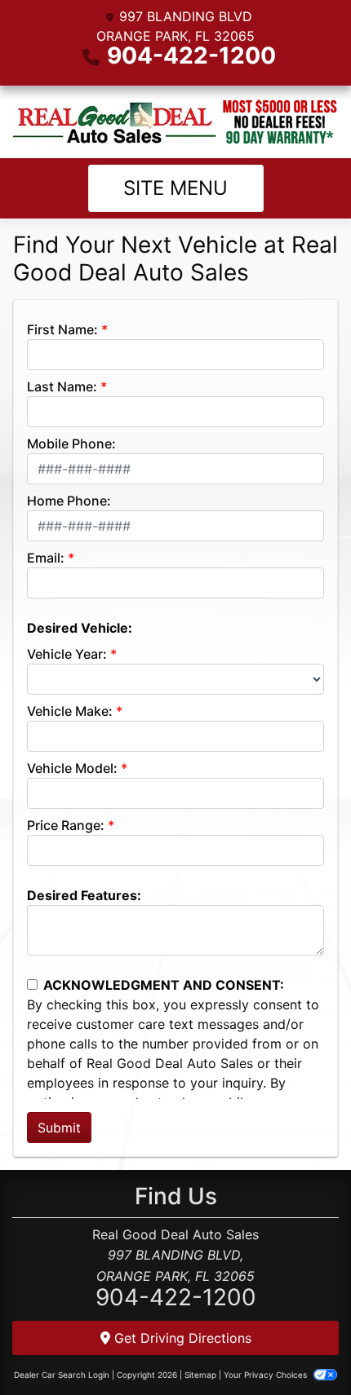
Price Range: (65, 825)
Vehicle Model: (72, 768)
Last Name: (62, 386)
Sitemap (200, 1375)
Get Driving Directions (180, 1338)
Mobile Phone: (71, 443)
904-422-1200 (191, 55)
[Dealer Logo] (175, 122)
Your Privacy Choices (266, 1375)
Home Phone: (69, 500)
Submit (59, 1127)
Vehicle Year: (67, 654)
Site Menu (175, 188)
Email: (45, 558)
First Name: (62, 329)
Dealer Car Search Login (61, 1375)
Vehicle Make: (70, 711)
